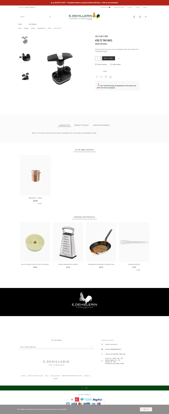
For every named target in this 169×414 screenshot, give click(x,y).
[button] (119, 58)
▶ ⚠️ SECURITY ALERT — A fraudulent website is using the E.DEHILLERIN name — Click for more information (84, 3)
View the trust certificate (133, 135)
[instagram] (86, 388)
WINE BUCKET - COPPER (35, 198)
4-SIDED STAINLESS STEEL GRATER (68, 264)
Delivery (23, 375)
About (46, 375)
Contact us (87, 375)
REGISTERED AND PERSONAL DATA (72, 375)
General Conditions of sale (35, 375)
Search (51, 16)
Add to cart (108, 58)
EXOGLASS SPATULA (134, 264)
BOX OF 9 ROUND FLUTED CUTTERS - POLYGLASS (35, 264)
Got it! (146, 409)
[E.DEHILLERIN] (84, 16)
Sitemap (55, 378)
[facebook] (82, 388)
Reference (20, 137)
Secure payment (55, 375)
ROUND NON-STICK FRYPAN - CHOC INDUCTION (101, 264)
